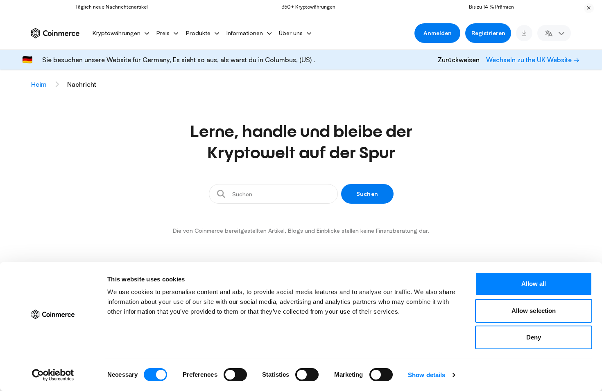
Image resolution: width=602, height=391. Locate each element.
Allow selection (533, 310)
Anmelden (437, 32)
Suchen (367, 193)
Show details (426, 374)
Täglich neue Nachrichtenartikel (107, 7)
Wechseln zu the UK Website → (532, 60)
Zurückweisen (459, 60)
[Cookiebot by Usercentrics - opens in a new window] (53, 375)
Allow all (533, 283)
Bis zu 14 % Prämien (486, 7)
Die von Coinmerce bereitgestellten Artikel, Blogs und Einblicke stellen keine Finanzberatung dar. (301, 230)
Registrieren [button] (488, 32)
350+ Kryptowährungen (304, 7)
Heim (39, 84)
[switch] (235, 374)
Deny (533, 337)
